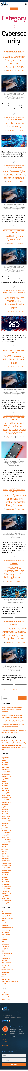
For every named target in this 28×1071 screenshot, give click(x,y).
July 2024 (4, 807)
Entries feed (5, 994)
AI (2, 911)
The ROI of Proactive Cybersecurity (14, 124)
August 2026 (5, 758)
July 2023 (4, 825)
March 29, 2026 (20, 437)
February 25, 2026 (21, 581)
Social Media (5, 972)
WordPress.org (5, 999)
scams (10, 230)
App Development (6, 913)
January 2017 (5, 898)
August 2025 (5, 779)
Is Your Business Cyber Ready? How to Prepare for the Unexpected (14, 174)
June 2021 (4, 849)
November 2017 (6, 891)
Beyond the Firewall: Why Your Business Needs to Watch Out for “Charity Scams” (14, 428)
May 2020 (4, 877)
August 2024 (5, 804)
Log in (3, 992)
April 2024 (4, 811)
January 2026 (5, 772)
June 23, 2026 (21, 311)
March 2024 (5, 814)
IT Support (4, 949)
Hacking (3, 937)
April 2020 (4, 879)
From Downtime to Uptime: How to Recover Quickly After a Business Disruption (11, 709)
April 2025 (4, 788)
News (3, 956)
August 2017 (5, 896)
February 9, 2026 (20, 642)
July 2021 (4, 846)
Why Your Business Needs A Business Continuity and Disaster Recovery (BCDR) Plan (13, 746)
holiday (3, 941)
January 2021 (5, 861)
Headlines (4, 939)
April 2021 (4, 854)
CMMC (3, 920)
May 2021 (4, 851)
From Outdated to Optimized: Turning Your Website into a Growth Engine (12, 716)
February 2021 (5, 858)
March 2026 (5, 767)
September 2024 (6, 802)
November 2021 (6, 840)
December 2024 (6, 797)
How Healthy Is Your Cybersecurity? (14, 237)
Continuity (4, 925)
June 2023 (4, 828)
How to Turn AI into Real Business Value (13, 721)
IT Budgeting (5, 946)
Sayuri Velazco (11, 243)
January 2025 (5, 795)
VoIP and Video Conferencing (9, 981)
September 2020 (6, 870)
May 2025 (4, 786)
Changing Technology (7, 918)
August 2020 (5, 872)
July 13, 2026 (20, 182)
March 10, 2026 (20, 509)
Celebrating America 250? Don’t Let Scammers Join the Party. (14, 303)
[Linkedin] (7, 1021)
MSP (2, 951)
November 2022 (6, 832)
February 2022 (5, 835)
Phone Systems (6, 963)
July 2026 (4, 760)
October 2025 (5, 774)
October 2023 (5, 818)
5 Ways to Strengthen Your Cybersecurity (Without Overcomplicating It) (14, 61)
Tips (16, 232)
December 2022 (6, 830)
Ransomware (5, 965)
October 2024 (5, 800)
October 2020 (5, 868)
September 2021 (6, 842)
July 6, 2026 (20, 243)
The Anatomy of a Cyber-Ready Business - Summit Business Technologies (13, 742)
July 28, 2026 (20, 130)
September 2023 (6, 821)
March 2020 (5, 882)
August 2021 (5, 844)
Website (3, 984)
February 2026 (5, 769)
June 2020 (4, 875)
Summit (20, 53)
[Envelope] (9, 1021)
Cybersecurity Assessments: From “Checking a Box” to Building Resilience (14, 572)
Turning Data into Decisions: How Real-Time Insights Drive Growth (13, 725)
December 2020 (6, 863)
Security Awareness (11, 53)
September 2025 (6, 776)
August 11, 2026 (20, 70)
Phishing (5, 230)
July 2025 (4, 781)
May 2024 (4, 809)
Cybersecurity (20, 51)
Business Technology (10, 51)
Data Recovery (5, 935)
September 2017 (6, 893)
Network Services (6, 953)
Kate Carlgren (10, 70)
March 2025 (5, 790)
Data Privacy (5, 932)
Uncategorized (5, 979)
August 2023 (5, 823)
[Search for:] (9, 698)
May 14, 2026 (21, 367)
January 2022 (5, 837)
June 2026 (4, 762)
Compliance (4, 923)
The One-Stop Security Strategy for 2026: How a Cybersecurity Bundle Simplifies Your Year (14, 633)
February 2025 (5, 793)
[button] (26, 4)
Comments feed (6, 997)
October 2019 (5, 884)
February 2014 (5, 903)
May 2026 (4, 765)
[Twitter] (5, 1021)
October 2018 (5, 889)
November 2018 (6, 886)
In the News (5, 944)
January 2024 (5, 816)
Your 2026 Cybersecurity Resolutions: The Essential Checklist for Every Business (14, 500)
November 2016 (6, 900)
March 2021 (5, 856)
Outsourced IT (5, 958)
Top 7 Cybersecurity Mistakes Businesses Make (14, 359)
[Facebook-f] (3, 1021)
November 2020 (6, 865)
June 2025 (4, 783)
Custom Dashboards (7, 927)
